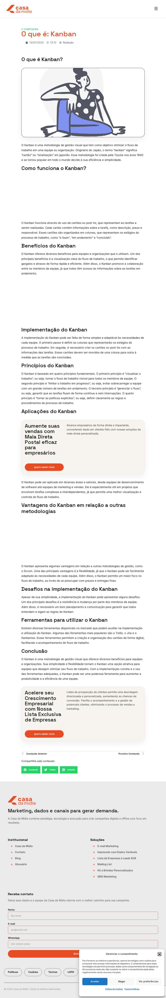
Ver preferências (148, 981)
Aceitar (95, 981)
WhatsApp (14, 937)
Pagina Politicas (131, 989)
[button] (159, 954)
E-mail (11, 923)
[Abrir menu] (156, 8)
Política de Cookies (114, 989)
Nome (11, 909)
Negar (121, 981)
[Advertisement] (83, 196)
